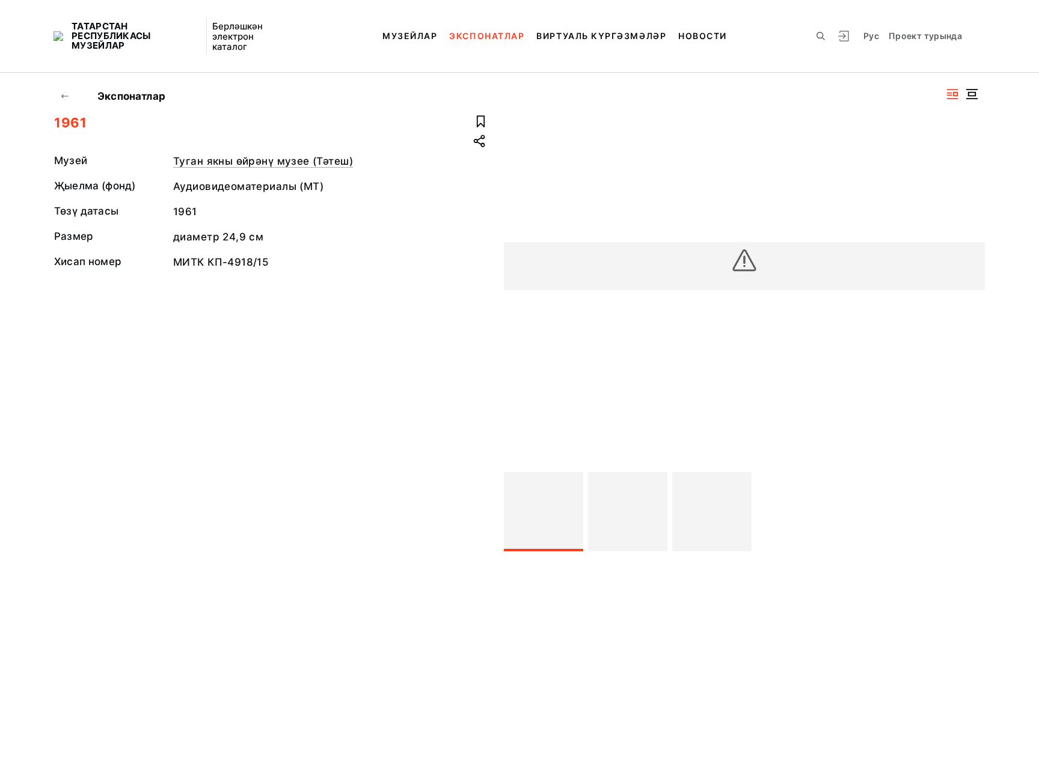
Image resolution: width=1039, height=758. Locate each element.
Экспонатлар (486, 36)
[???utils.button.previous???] (518, 511)
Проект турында (925, 36)
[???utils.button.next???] (970, 511)
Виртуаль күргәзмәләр (601, 36)
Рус (871, 36)
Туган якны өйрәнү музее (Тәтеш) (263, 161)
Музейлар (409, 36)
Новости (702, 36)
